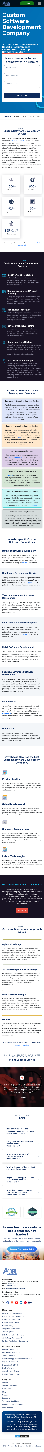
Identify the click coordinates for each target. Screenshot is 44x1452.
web (22, 141)
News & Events (35, 1446)
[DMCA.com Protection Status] (22, 1436)
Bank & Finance (8, 1368)
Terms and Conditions (10, 1401)
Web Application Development (13, 1316)
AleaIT (20, 437)
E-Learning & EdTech (10, 1365)
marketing (26, 634)
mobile (14, 141)
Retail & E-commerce (10, 1349)
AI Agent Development (11, 1329)
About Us (5, 1383)
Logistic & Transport (10, 1362)
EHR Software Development (13, 1335)
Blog (4, 1392)
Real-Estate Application (11, 1353)
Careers (5, 1395)
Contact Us (27, 3)
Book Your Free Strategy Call (21, 1249)
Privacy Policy (13, 1446)
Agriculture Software (10, 1371)
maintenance (32, 505)
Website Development (10, 1322)
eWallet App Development (12, 1338)
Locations (6, 1398)
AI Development (8, 1332)
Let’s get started (22, 1045)
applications (32, 582)
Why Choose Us (28, 116)
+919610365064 (13, 1284)
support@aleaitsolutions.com (15, 1288)
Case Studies (7, 1389)
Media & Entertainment (11, 1374)
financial (25, 563)
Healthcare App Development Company (17, 1359)
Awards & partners (9, 1386)
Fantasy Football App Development (15, 1341)
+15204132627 (11, 1286)
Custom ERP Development (12, 1313)
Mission (16, 116)
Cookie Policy (24, 1446)
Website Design (8, 1326)
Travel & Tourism (8, 1356)
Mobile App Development (11, 1319)
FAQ (38, 116)
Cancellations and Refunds (12, 1404)
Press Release (7, 1407)
